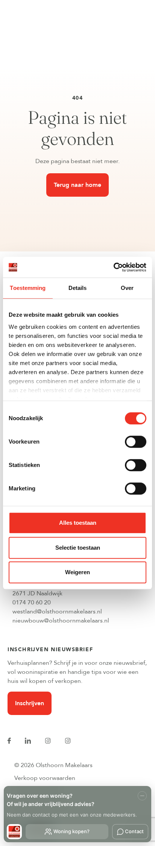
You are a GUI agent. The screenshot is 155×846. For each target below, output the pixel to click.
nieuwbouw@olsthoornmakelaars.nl (60, 620)
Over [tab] (127, 288)
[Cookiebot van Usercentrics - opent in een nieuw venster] (113, 267)
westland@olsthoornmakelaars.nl (57, 611)
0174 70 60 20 (31, 602)
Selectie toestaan (77, 547)
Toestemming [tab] (28, 288)
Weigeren (77, 572)
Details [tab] (77, 288)
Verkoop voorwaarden (44, 778)
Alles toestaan (77, 522)
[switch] (135, 442)
